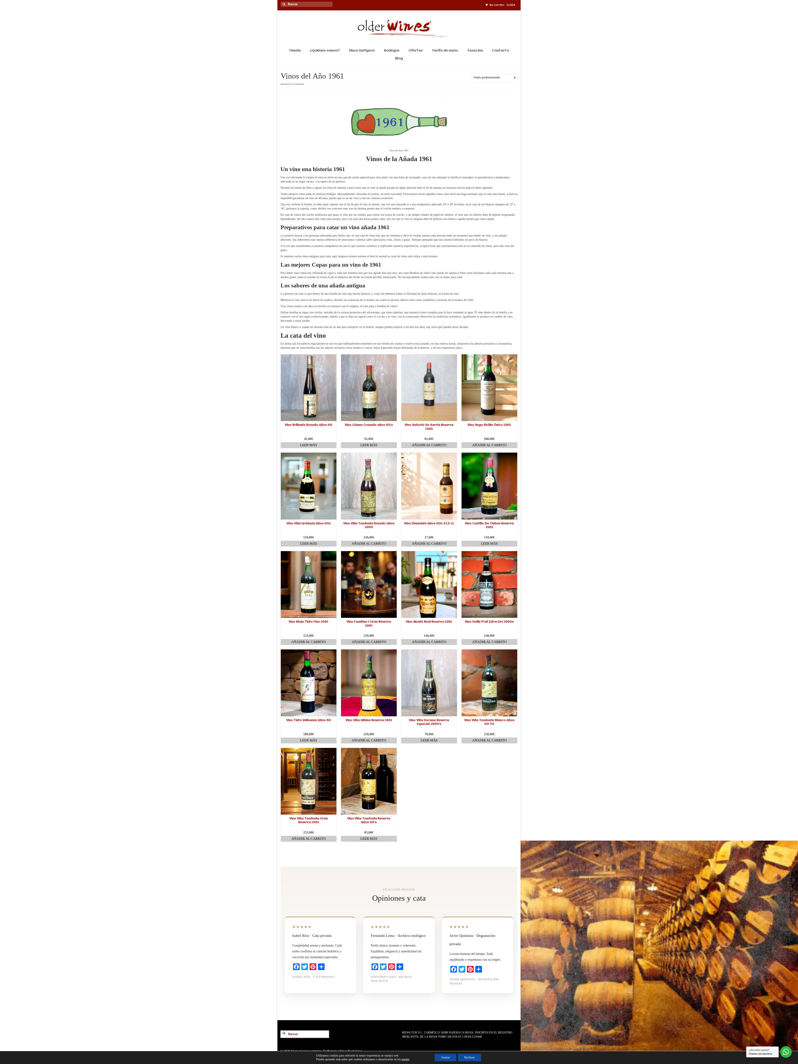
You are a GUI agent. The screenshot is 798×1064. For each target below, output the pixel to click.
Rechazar (469, 1057)
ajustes (405, 1059)
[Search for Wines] (286, 7)
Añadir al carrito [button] (429, 445)
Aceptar (445, 1057)
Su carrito (502, 5)
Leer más (308, 445)
